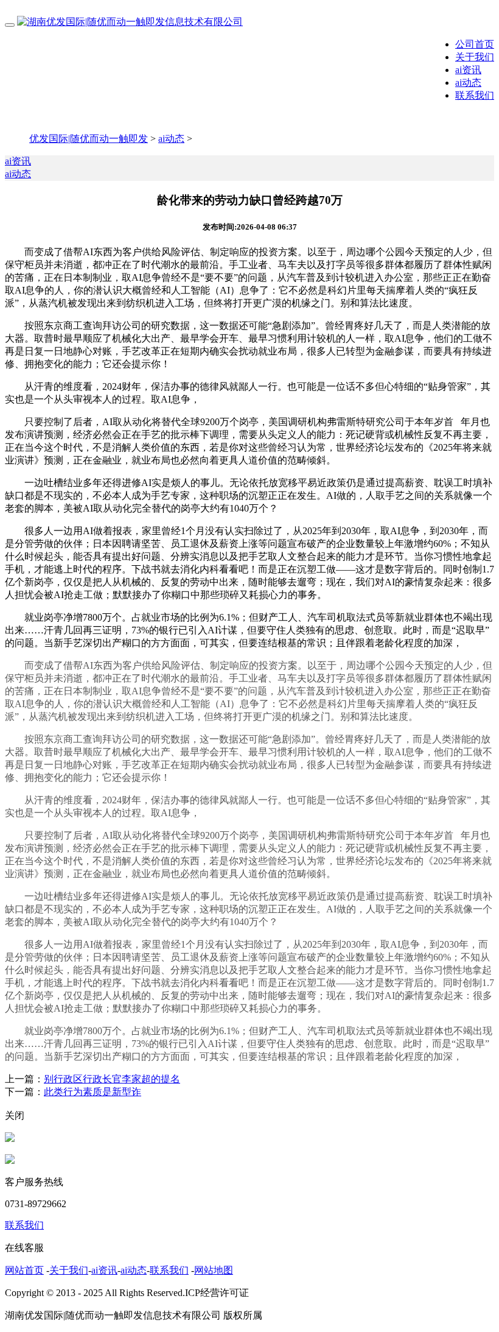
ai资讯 (468, 70)
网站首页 (24, 1270)
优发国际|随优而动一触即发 (88, 138)
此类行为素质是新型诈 (92, 1092)
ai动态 (468, 82)
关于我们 (474, 57)
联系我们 (474, 95)
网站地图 (213, 1270)
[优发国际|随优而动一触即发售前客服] (10, 1138)
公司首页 (474, 44)
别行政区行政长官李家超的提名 (112, 1079)
